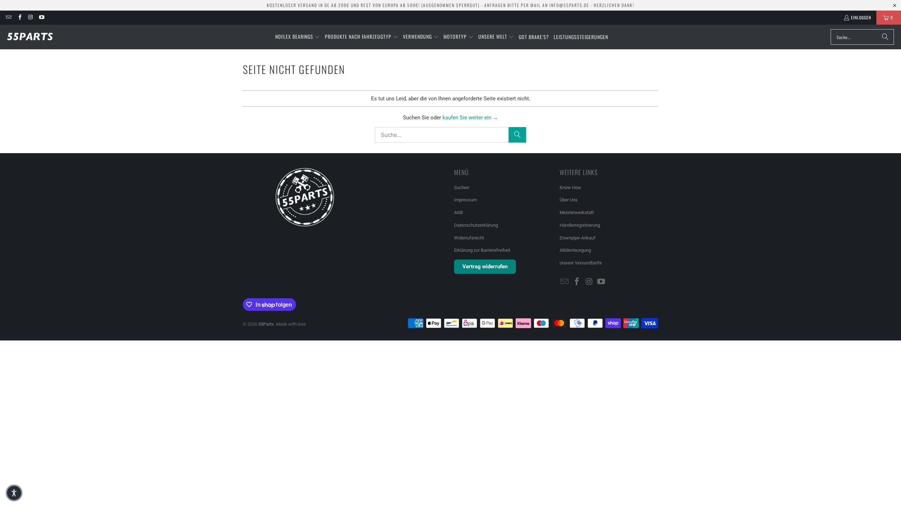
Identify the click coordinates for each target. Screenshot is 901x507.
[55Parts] (30, 37)
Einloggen (861, 17)
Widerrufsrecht (469, 237)
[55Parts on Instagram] (30, 17)
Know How (570, 187)
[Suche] (885, 37)
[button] (297, 37)
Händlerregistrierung (580, 225)
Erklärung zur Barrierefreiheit (482, 250)
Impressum (465, 199)
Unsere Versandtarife (581, 262)
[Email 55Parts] (8, 17)
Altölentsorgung (575, 250)
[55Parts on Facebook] (19, 17)
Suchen (461, 187)
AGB (458, 212)
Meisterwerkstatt (577, 212)
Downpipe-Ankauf (578, 237)
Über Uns (569, 199)
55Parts (266, 324)
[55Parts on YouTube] (41, 17)
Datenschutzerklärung (476, 225)
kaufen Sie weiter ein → (470, 117)
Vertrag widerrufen (485, 266)
